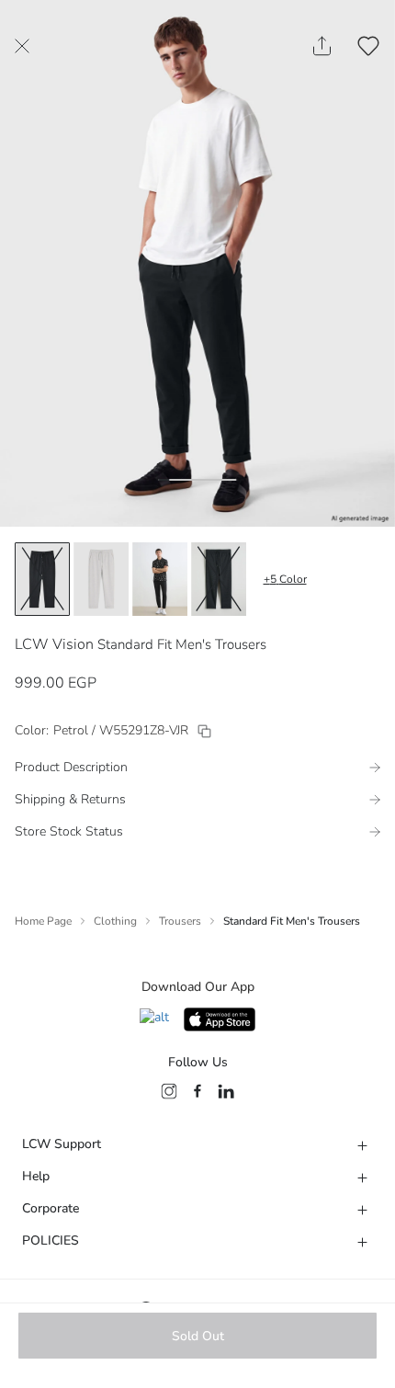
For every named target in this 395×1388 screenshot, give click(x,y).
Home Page (43, 921)
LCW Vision (54, 644)
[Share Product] (322, 46)
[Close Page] (22, 46)
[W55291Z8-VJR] (204, 731)
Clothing (115, 921)
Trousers (180, 921)
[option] (42, 579)
